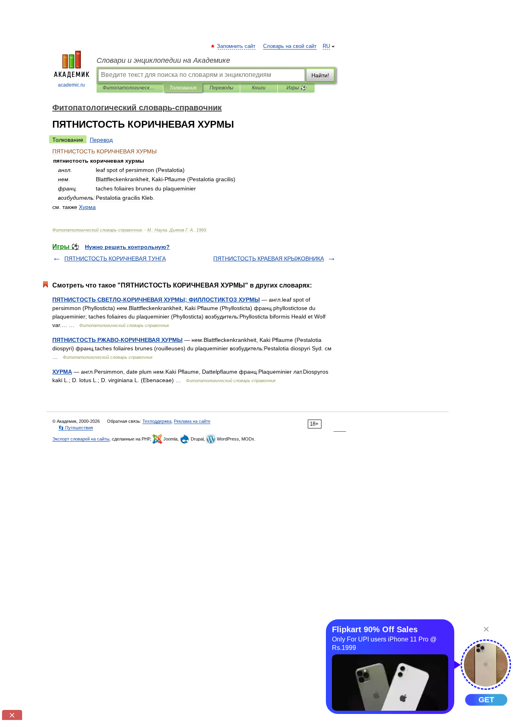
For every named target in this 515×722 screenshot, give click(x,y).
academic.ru (71, 85)
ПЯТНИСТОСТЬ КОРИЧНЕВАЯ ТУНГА (115, 258)
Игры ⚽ (296, 88)
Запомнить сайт (236, 46)
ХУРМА (62, 371)
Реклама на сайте (192, 421)
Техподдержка (156, 421)
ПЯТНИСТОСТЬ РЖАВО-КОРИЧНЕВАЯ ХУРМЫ (117, 340)
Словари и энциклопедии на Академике (163, 60)
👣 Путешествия (75, 427)
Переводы (221, 88)
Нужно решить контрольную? (127, 247)
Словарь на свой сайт (290, 46)
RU (326, 46)
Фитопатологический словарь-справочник (130, 88)
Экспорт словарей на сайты (80, 439)
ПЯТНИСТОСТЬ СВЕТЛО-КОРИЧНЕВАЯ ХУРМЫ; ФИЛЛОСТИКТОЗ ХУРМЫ (156, 299)
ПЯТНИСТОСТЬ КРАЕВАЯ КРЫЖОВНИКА (268, 258)
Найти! (320, 75)
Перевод (101, 140)
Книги (259, 88)
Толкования (182, 88)
